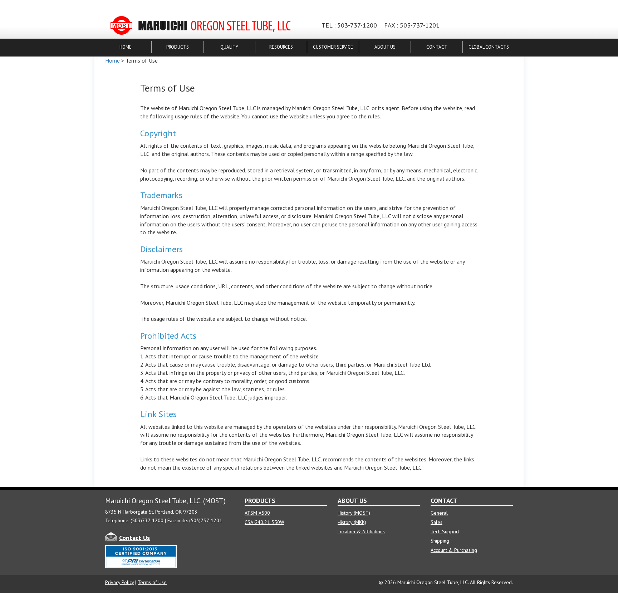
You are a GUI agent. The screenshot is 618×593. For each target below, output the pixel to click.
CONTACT (436, 47)
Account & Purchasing (454, 550)
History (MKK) (352, 522)
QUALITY (229, 47)
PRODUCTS (177, 47)
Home (112, 60)
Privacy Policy (119, 582)
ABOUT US (385, 47)
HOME (125, 47)
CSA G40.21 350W (264, 522)
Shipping (440, 541)
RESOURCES (281, 47)
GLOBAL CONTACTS (489, 47)
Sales (436, 522)
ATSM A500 (257, 513)
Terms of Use (152, 582)
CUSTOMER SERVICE (333, 47)
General (439, 513)
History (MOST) (354, 513)
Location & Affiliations (361, 531)
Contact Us (134, 538)
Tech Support (445, 531)
